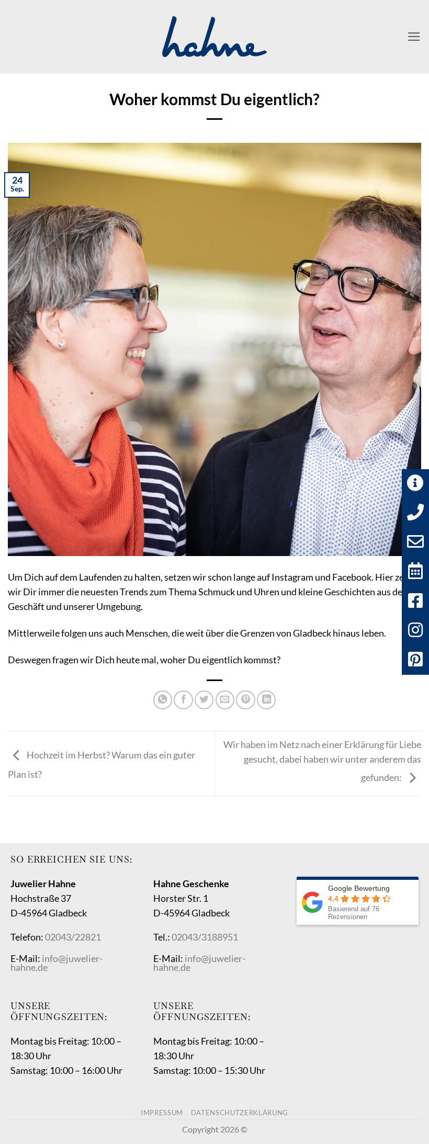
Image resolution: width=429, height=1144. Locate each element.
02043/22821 (73, 937)
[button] (414, 36)
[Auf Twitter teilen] (204, 699)
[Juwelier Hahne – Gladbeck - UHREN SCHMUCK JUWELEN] (214, 36)
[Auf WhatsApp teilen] (162, 699)
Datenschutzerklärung (239, 1112)
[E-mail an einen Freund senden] (225, 699)
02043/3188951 (205, 937)
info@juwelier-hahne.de (56, 963)
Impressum (162, 1112)
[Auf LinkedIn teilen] (266, 699)
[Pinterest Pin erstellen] (245, 699)
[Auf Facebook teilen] (183, 699)
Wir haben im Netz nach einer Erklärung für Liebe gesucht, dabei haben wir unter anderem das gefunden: (322, 761)
